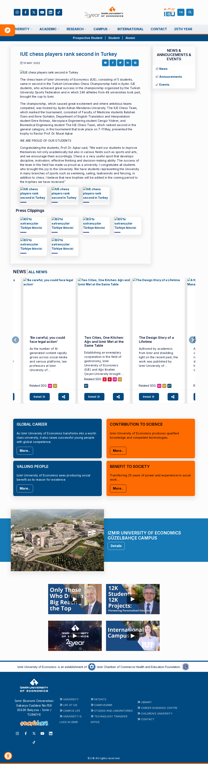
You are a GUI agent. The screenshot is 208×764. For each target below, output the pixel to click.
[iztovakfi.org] (185, 666)
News (163, 68)
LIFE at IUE (70, 705)
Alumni (130, 38)
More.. (25, 451)
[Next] (192, 340)
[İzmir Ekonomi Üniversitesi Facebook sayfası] (25, 12)
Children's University (156, 713)
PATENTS (100, 699)
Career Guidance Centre (159, 707)
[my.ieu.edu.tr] (169, 12)
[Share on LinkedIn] (127, 62)
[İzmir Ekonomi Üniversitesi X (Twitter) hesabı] (34, 12)
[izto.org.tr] (91, 666)
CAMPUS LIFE (71, 710)
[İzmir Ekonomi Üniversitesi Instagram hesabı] (17, 12)
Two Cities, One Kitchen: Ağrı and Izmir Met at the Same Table (104, 341)
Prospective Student (87, 38)
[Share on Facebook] (112, 62)
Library (146, 702)
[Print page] (135, 62)
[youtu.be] (75, 598)
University (71, 699)
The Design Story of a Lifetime (156, 339)
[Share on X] (120, 62)
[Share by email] (105, 62)
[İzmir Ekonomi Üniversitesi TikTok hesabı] (59, 12)
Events (164, 84)
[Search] (190, 12)
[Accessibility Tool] (8, 756)
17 (86, 385)
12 (55, 385)
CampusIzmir (103, 705)
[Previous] (15, 340)
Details (116, 546)
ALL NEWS (37, 272)
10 (50, 385)
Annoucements (170, 76)
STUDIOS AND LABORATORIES (113, 710)
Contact (147, 719)
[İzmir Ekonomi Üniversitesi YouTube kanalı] (42, 12)
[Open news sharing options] (63, 396)
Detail (38, 396)
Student (114, 38)
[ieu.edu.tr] (104, 12)
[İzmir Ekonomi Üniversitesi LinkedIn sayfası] (50, 12)
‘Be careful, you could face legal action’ (47, 339)
